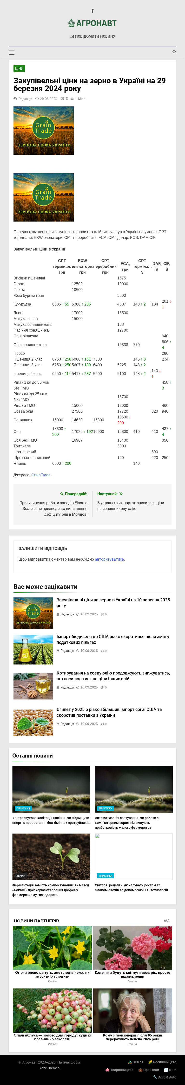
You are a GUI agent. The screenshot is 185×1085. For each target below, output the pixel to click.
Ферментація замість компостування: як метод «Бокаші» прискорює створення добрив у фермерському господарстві (50, 890)
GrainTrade (41, 475)
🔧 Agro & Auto (164, 1077)
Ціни (19, 68)
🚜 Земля (135, 1062)
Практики (23, 808)
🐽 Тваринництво (119, 1070)
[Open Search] (174, 52)
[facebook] (92, 11)
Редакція (25, 99)
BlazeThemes (49, 1068)
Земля (21, 875)
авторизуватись (109, 559)
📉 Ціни (170, 1070)
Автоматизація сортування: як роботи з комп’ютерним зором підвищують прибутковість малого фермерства (127, 822)
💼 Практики (148, 1070)
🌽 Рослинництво (162, 1062)
